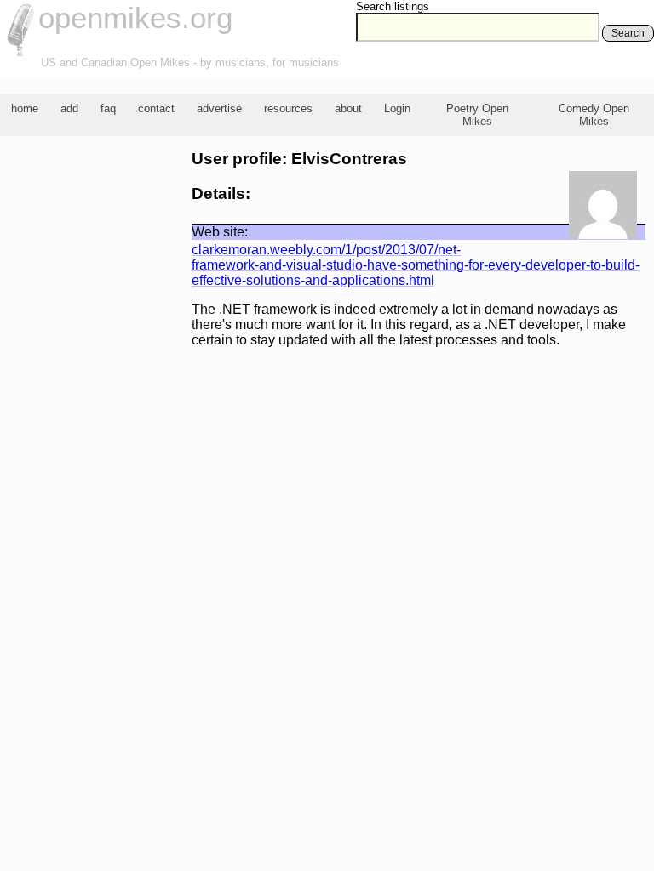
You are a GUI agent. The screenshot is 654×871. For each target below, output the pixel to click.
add (69, 108)
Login (397, 108)
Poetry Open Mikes (477, 115)
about (348, 108)
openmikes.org (135, 17)
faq (108, 108)
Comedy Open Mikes (594, 115)
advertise (219, 108)
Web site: (220, 232)
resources (288, 108)
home (24, 108)
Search (628, 33)
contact (156, 108)
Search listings (392, 6)
